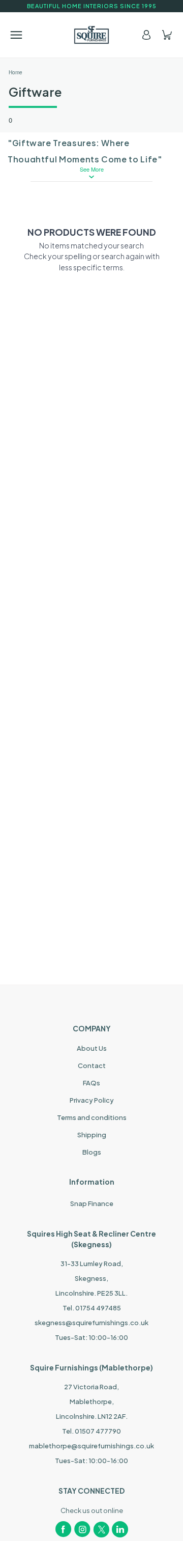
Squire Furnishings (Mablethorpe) (91, 1367)
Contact (92, 1065)
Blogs (91, 1152)
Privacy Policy (92, 1100)
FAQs (91, 1083)
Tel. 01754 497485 (92, 1308)
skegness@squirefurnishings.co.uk (91, 1323)
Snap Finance (91, 1203)
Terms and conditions (92, 1117)
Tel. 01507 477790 (91, 1431)
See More (92, 169)
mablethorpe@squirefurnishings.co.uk (91, 1446)
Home (15, 72)
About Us (92, 1048)
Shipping (91, 1135)
